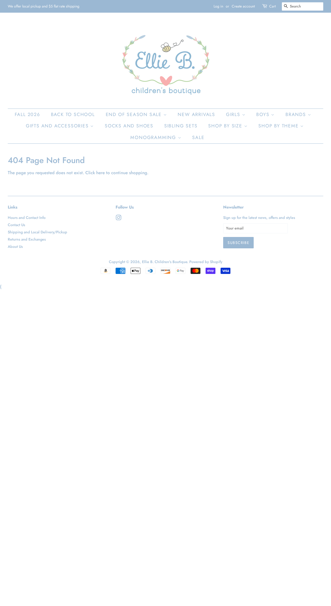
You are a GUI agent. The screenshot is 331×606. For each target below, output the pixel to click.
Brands (296, 114)
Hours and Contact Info (27, 217)
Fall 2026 (27, 114)
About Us (15, 246)
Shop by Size (226, 125)
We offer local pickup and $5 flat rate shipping (43, 6)
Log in (218, 6)
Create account (243, 6)
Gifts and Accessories (58, 125)
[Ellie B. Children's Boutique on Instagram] (118, 218)
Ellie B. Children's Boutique (164, 261)
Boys (263, 114)
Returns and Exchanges (27, 239)
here (100, 173)
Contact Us (16, 224)
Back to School (73, 114)
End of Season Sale (134, 114)
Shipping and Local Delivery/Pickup (37, 232)
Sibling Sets (181, 125)
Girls (234, 114)
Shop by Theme (279, 125)
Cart (272, 6)
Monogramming (154, 137)
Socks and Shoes (129, 125)
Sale (198, 137)
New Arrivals (196, 114)
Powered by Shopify (205, 261)
